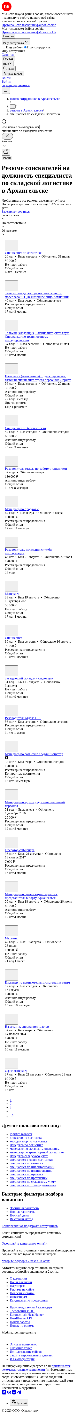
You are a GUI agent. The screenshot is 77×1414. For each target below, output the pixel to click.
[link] (9, 68)
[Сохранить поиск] (6, 152)
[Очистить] (7, 136)
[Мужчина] (11, 285)
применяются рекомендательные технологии (36, 1367)
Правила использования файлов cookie (29, 32)
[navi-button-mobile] (6, 90)
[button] (6, 78)
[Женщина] (11, 245)
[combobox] (21, 127)
